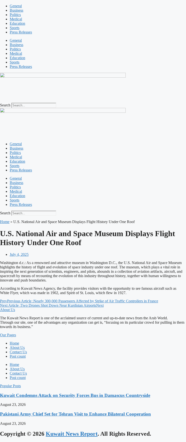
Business (16, 10)
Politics (15, 15)
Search (5, 105)
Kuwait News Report (72, 434)
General (16, 6)
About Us (17, 348)
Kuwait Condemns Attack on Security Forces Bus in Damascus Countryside (75, 395)
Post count (18, 356)
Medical (16, 19)
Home (4, 222)
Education (17, 23)
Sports (14, 28)
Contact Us (18, 352)
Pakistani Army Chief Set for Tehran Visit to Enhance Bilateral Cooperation (75, 414)
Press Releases (21, 32)
